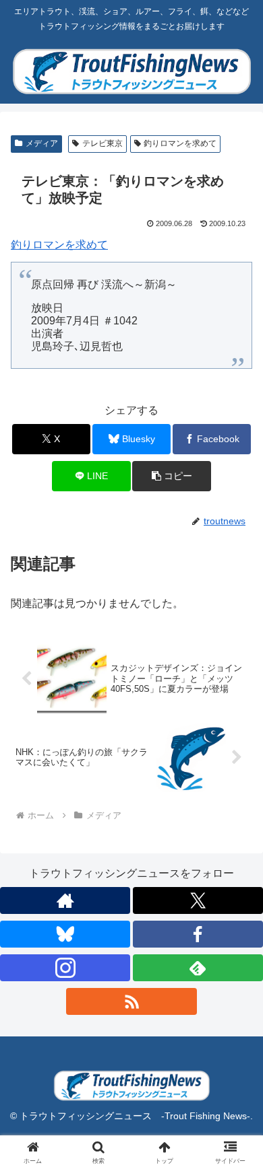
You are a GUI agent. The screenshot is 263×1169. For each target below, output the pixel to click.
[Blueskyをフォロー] (65, 934)
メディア (42, 143)
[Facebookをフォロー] (198, 934)
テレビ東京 (102, 143)
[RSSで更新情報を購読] (131, 1001)
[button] (171, 476)
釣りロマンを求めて (180, 143)
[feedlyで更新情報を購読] (198, 967)
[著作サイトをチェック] (65, 900)
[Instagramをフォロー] (65, 967)
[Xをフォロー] (198, 900)
